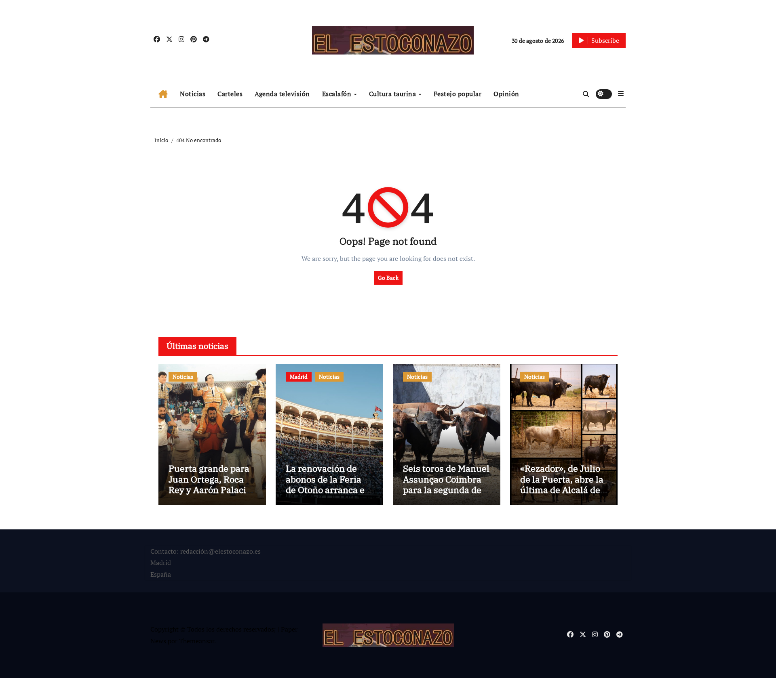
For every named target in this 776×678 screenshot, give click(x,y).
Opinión (506, 93)
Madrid (299, 376)
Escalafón (337, 93)
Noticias (192, 93)
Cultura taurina (393, 93)
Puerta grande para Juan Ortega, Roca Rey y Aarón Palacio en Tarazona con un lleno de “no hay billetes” (210, 494)
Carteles (229, 93)
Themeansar (196, 640)
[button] (621, 93)
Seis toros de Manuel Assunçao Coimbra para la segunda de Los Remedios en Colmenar (446, 489)
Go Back (388, 277)
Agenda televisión (282, 93)
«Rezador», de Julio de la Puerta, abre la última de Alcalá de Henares (561, 484)
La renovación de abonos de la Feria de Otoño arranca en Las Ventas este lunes (328, 489)
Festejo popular (458, 93)
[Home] (163, 94)
